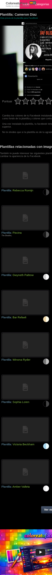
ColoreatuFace (17, 4)
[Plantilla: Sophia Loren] (25, 387)
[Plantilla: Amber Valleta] (25, 471)
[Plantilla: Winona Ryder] (25, 344)
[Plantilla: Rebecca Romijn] (25, 175)
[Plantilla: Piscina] (25, 217)
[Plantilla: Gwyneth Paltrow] (25, 260)
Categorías (42, 4)
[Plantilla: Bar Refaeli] (25, 302)
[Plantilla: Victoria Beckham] (25, 429)
